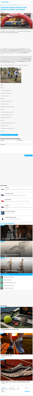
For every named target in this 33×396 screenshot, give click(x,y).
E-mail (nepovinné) (20, 140)
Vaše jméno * (2, 140)
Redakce (18, 389)
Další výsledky (2, 131)
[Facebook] (25, 391)
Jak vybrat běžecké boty (10, 223)
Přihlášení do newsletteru (12, 389)
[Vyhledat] (29, 2)
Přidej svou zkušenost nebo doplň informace (8, 134)
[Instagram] (27, 391)
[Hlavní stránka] (4, 2)
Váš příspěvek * (2, 144)
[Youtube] (29, 391)
